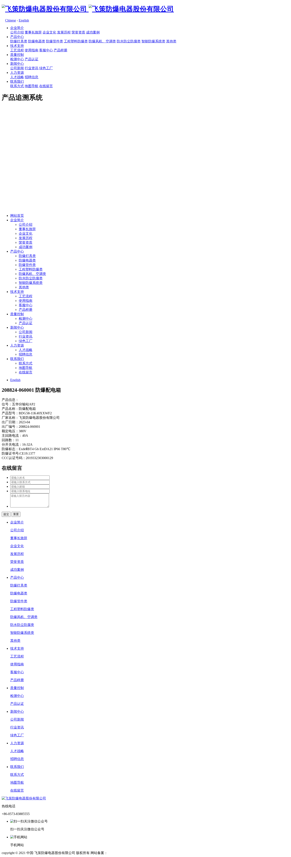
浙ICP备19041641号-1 (124, 853)
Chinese (10, 20)
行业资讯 (31, 68)
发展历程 (64, 32)
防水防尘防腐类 (129, 41)
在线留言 (46, 86)
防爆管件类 (54, 41)
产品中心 (17, 37)
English (24, 20)
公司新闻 (17, 68)
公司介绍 (17, 32)
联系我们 (17, 81)
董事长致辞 (33, 32)
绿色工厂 (46, 68)
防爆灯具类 (18, 41)
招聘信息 (31, 77)
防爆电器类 (36, 41)
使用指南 (31, 50)
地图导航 (31, 86)
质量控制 (17, 54)
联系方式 (17, 86)
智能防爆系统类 (153, 41)
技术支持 (17, 46)
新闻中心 (17, 63)
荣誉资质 (78, 32)
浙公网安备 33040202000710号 (165, 853)
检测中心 (17, 59)
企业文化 (49, 32)
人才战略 (17, 77)
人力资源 (17, 72)
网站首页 (17, 215)
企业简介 (17, 28)
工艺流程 (17, 50)
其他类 (171, 41)
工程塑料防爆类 (76, 41)
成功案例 (93, 32)
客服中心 (46, 50)
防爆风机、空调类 (102, 41)
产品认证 (31, 59)
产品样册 (60, 50)
